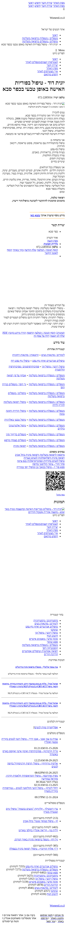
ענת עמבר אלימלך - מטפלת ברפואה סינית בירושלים (36, 667)
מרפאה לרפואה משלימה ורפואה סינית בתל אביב (40, 454)
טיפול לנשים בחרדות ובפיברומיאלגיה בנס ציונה (41, 460)
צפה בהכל (60, 494)
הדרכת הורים (51, 654)
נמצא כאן (35, 215)
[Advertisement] (33, 281)
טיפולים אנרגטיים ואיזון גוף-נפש (48, 360)
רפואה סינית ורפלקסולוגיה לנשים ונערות (44, 457)
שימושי (54, 629)
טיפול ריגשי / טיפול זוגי (53, 366)
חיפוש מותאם (51, 74)
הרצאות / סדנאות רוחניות (25, 354)
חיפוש (38, 2)
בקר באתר (18, 249)
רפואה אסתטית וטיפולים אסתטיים (40, 651)
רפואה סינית (19, 445)
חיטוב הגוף (52, 635)
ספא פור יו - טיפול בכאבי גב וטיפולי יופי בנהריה (41, 467)
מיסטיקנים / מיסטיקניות (46, 620)
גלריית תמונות (51, 243)
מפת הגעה (52, 240)
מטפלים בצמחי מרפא (15, 440)
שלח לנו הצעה (57, 335)
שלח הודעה (30, 249)
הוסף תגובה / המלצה (47, 249)
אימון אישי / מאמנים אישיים (43, 638)
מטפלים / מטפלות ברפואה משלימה (47, 375)
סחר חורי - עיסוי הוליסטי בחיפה (48, 464)
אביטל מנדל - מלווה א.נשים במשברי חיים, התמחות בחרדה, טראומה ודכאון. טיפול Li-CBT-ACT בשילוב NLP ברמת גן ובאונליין (30, 685)
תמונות (60, 332)
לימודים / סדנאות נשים (53, 354)
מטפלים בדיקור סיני (16, 434)
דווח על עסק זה (41, 335)
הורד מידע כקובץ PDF (14, 332)
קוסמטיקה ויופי (50, 648)
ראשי (31, 2)
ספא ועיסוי (52, 641)
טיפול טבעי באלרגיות (15, 419)
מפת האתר (59, 2)
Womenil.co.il (57, 905)
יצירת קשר (46, 2)
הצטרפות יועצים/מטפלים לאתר (42, 62)
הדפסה (30, 332)
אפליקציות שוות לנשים (46, 727)
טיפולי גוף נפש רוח (20, 360)
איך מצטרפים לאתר (47, 71)
